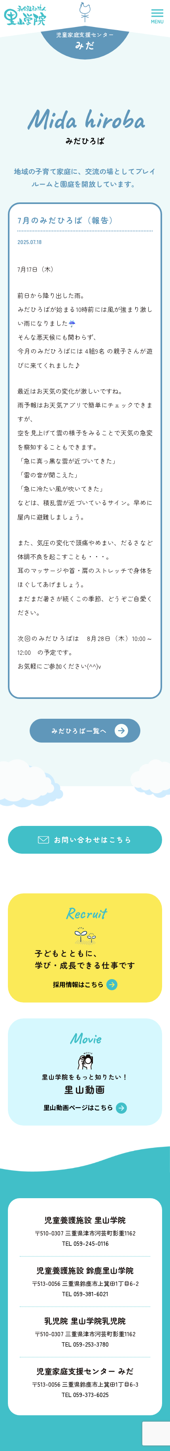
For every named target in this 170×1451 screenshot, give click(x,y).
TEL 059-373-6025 (85, 1394)
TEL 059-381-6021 (85, 1293)
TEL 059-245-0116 (85, 1243)
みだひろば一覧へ (79, 730)
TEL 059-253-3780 (85, 1344)
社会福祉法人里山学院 (25, 14)
